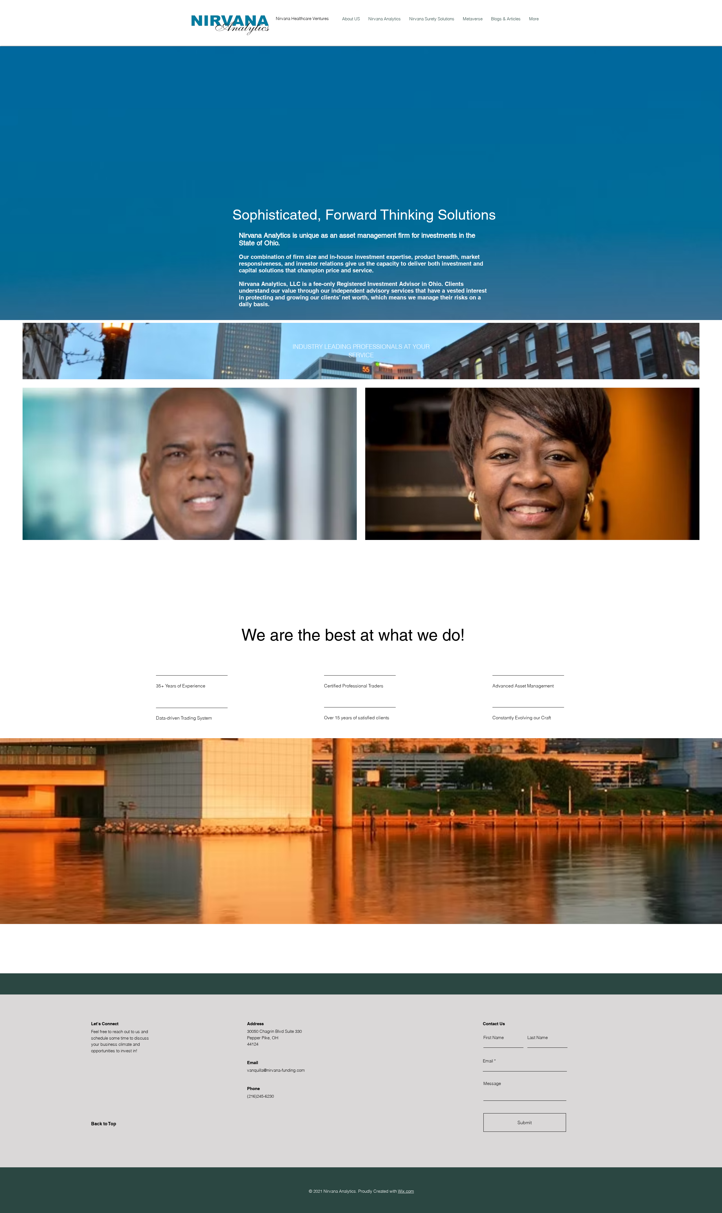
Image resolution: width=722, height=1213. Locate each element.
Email (488, 1061)
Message (492, 1083)
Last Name (537, 1037)
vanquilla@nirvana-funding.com (276, 1070)
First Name (493, 1037)
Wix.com (406, 1191)
